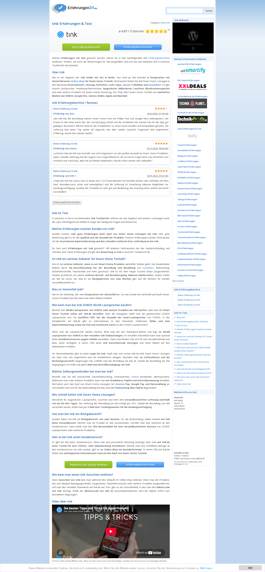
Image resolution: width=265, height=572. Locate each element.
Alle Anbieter (178, 280)
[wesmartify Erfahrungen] (190, 70)
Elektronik (165, 22)
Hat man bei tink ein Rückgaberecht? (193, 369)
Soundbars (148, 267)
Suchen (208, 11)
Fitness (135, 376)
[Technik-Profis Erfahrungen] (190, 119)
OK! (250, 568)
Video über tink (184, 384)
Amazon (120, 384)
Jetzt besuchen (86, 47)
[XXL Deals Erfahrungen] (190, 87)
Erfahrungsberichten (159, 57)
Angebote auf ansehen (88, 464)
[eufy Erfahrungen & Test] (190, 135)
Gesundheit (154, 84)
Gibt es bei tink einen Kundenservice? (194, 373)
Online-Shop (77, 81)
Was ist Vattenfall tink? (187, 343)
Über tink (181, 317)
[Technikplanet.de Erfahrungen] (190, 103)
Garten (126, 84)
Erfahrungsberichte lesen (138, 46)
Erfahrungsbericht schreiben (66, 202)
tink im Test (182, 325)
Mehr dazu (206, 568)
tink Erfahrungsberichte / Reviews (192, 321)
